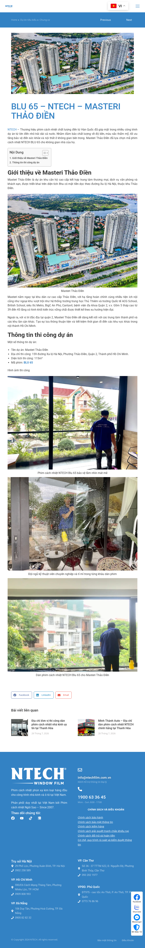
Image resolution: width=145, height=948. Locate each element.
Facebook (137, 901)
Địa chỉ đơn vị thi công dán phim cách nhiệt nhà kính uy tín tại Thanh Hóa (49, 724)
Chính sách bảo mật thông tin (95, 822)
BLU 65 (28, 362)
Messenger (137, 921)
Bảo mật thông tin (107, 940)
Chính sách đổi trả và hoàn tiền (96, 835)
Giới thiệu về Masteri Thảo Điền (30, 158)
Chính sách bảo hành (90, 817)
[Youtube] (22, 818)
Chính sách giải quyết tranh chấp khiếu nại (103, 831)
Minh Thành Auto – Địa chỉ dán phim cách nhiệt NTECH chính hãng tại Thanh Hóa (116, 724)
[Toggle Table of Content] (44, 153)
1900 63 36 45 (92, 797)
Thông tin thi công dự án (25, 162)
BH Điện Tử (137, 932)
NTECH (12, 129)
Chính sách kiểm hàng (91, 826)
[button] (137, 6)
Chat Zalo (137, 911)
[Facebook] (13, 818)
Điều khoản (128, 940)
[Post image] (19, 727)
